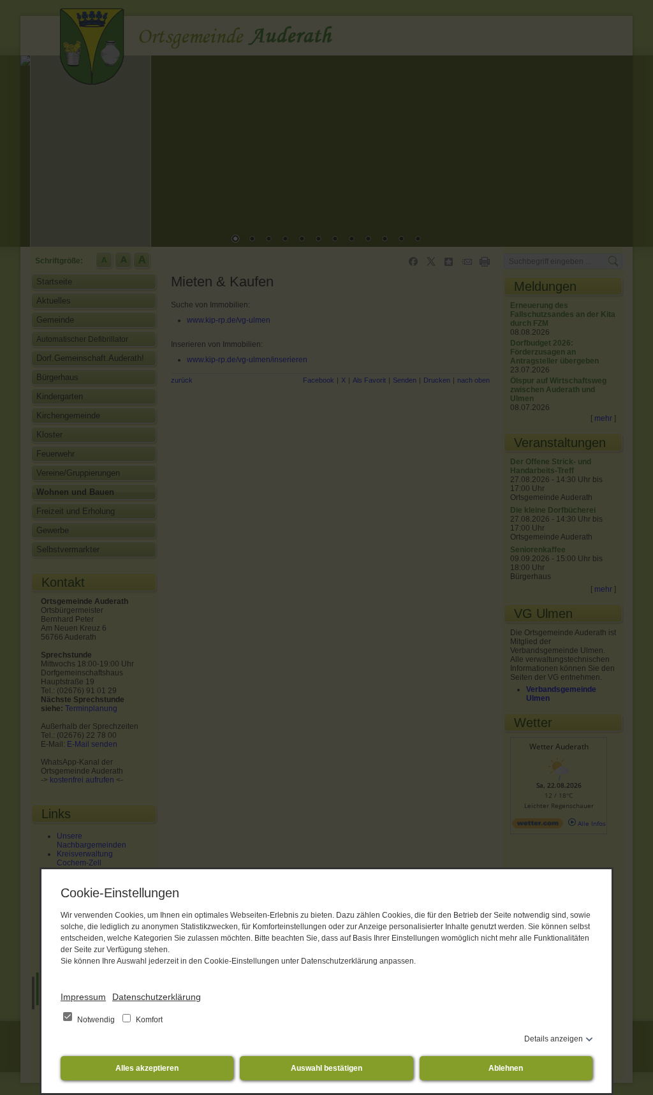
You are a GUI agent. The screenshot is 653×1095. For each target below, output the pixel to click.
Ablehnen (505, 1068)
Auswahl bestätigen (326, 1068)
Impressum (83, 997)
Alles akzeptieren (147, 1068)
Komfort (148, 1019)
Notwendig (96, 1019)
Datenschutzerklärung (156, 997)
